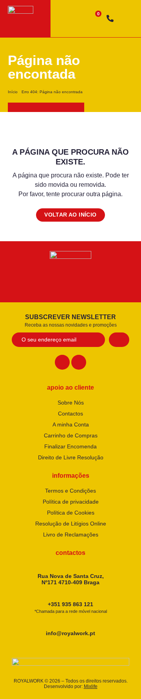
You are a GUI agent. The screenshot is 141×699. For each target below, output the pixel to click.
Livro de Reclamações (70, 534)
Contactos (70, 413)
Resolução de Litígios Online (70, 523)
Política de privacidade (71, 502)
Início (13, 92)
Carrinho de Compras (71, 435)
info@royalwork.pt (70, 633)
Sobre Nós (71, 402)
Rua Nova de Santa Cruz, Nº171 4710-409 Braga (71, 579)
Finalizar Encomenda (70, 446)
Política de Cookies (70, 512)
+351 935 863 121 (70, 607)
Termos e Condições (70, 491)
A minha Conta (70, 424)
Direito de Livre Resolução (70, 457)
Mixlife (91, 686)
